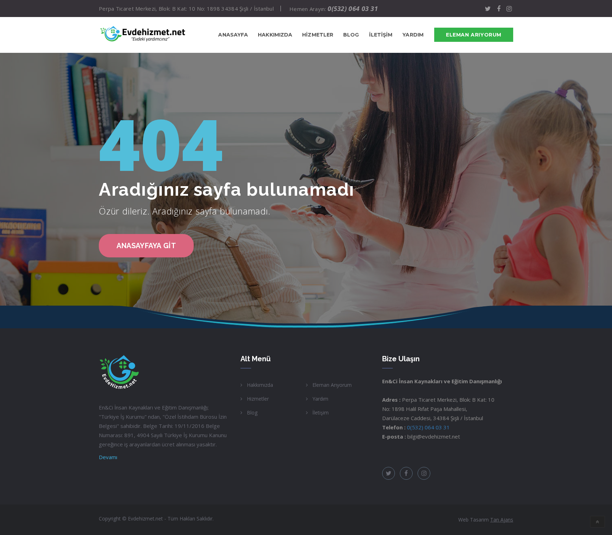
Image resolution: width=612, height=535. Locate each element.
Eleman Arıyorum (474, 35)
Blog (252, 412)
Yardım (320, 398)
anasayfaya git (146, 245)
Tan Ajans (501, 519)
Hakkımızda (260, 384)
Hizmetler (258, 398)
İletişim (320, 412)
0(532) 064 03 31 (353, 8)
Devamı (108, 457)
